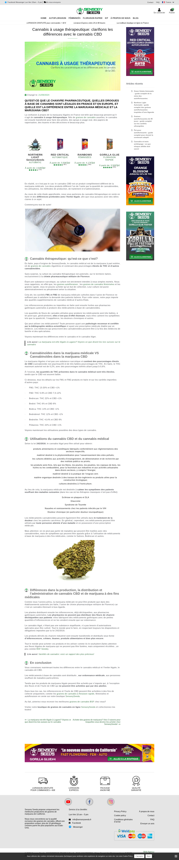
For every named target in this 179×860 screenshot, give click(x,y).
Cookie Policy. (128, 856)
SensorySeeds (73, 696)
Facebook (76, 823)
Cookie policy (120, 815)
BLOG (135, 18)
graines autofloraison (67, 284)
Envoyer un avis (147, 824)
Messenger (78, 827)
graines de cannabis (86, 117)
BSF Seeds (42, 649)
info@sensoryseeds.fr (81, 819)
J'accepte (139, 856)
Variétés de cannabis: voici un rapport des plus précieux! (66, 654)
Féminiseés (74, 18)
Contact (150, 2)
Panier (172, 11)
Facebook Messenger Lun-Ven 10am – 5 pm (25, 2)
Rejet (149, 856)
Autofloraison (57, 18)
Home (44, 18)
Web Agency (148, 852)
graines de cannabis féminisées (98, 284)
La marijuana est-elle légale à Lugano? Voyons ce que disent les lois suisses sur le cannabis (48, 721)
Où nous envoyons (53, 2)
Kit (106, 18)
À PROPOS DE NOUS (120, 18)
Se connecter (159, 13)
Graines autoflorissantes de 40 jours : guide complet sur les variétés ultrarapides (143, 121)
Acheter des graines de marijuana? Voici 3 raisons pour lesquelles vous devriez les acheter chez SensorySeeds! (96, 722)
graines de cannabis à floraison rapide (75, 694)
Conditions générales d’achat (123, 820)
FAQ (158, 2)
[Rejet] (176, 856)
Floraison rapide (93, 18)
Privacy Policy (120, 811)
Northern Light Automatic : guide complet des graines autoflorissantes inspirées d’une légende (144, 107)
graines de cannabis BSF (82, 702)
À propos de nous (146, 811)
